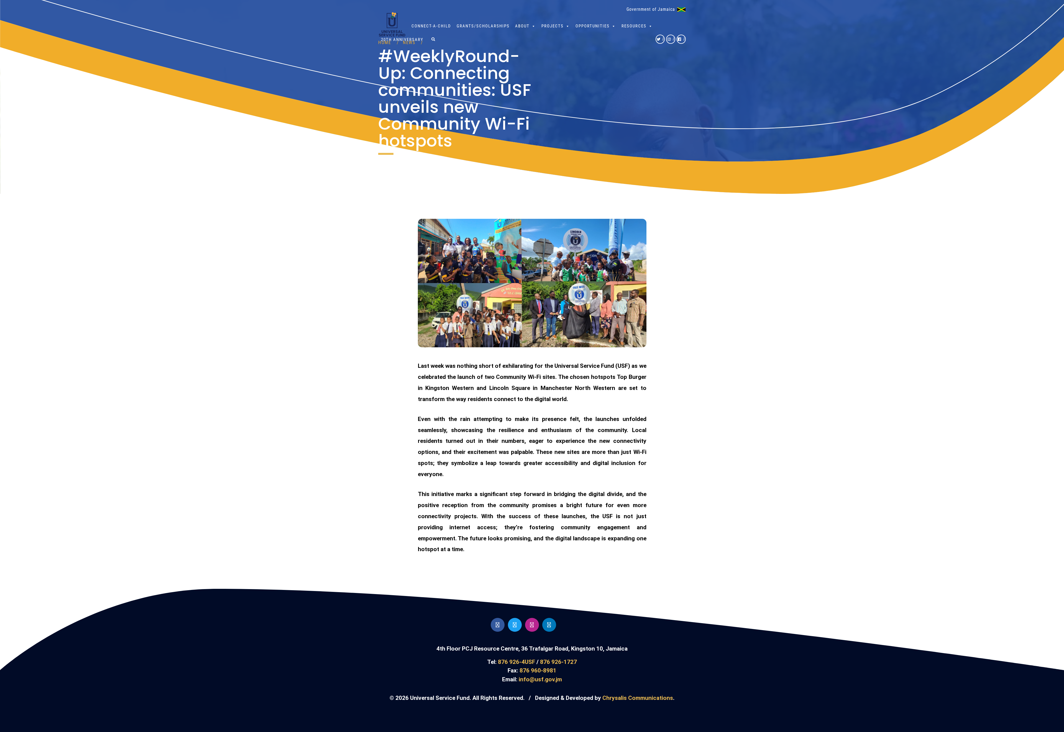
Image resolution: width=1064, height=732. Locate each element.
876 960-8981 (538, 670)
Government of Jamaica (650, 9)
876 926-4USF (516, 662)
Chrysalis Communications (637, 698)
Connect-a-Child (431, 26)
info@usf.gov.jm (540, 679)
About (522, 26)
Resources (633, 26)
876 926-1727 (558, 662)
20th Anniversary (402, 39)
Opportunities (593, 26)
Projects (552, 26)
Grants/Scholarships (483, 26)
